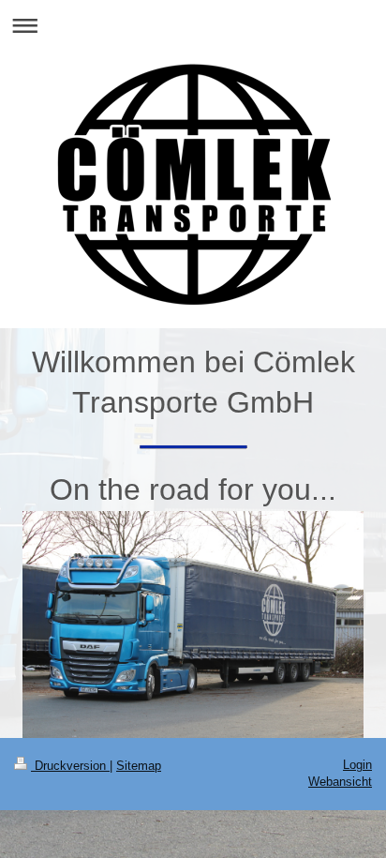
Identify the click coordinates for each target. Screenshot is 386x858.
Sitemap (138, 766)
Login (357, 765)
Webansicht (340, 782)
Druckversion (70, 766)
